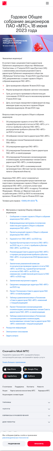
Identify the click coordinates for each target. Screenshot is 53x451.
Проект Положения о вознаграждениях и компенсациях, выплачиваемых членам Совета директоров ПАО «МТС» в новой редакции (30, 309)
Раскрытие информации (16, 327)
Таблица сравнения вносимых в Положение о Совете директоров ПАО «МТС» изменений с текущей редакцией (28, 300)
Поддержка (19, 387)
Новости (40, 387)
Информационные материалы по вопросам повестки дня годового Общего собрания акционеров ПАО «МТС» (27, 226)
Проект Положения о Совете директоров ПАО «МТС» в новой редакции (29, 292)
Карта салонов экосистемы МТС (22, 390)
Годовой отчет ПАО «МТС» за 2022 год (26, 239)
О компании (7, 387)
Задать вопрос (12, 335)
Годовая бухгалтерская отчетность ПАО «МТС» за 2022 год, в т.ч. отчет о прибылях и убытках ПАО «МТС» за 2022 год (29, 245)
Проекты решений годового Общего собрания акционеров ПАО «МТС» (29, 233)
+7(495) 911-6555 (28, 201)
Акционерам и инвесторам (12, 394)
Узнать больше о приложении (14, 362)
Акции (4, 390)
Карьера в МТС (44, 390)
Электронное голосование (17, 331)
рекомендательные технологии (15, 438)
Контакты (30, 387)
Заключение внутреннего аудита (23, 280)
